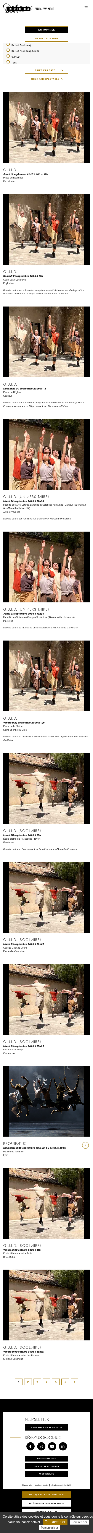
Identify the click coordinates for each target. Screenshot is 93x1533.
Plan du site (27, 1485)
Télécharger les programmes (46, 1503)
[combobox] (46, 70)
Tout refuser (79, 1522)
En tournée (46, 29)
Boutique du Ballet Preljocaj (46, 1494)
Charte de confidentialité (61, 1485)
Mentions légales (41, 1485)
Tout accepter (55, 1522)
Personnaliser (49, 1527)
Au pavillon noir (47, 38)
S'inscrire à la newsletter (47, 1427)
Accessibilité (46, 1474)
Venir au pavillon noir (47, 1466)
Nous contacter (46, 1458)
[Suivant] (74, 1382)
